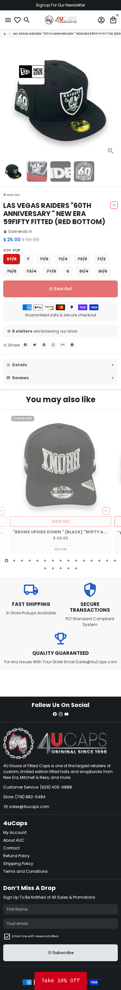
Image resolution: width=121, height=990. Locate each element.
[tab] (60, 365)
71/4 (62, 259)
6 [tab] (45, 561)
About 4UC (13, 840)
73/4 (31, 271)
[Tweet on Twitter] (34, 345)
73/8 (82, 259)
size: (11, 250)
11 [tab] (84, 561)
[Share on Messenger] (72, 345)
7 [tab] (53, 561)
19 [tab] (68, 568)
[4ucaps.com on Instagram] (61, 714)
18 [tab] (61, 568)
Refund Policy (16, 856)
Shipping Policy (18, 863)
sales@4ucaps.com (26, 806)
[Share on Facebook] (25, 345)
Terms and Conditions (25, 871)
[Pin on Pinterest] (44, 345)
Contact (11, 848)
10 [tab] (76, 561)
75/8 (11, 271)
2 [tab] (14, 561)
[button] (61, 981)
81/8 (102, 271)
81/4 (83, 271)
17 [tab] (53, 568)
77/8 (51, 271)
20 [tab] (76, 568)
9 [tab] (68, 561)
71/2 (101, 259)
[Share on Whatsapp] (53, 345)
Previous (8, 488)
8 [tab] (61, 561)
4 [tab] (30, 561)
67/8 (11, 259)
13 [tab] (99, 561)
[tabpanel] (60, 483)
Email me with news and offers (35, 936)
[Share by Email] (62, 345)
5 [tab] (37, 561)
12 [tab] (92, 561)
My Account (14, 832)
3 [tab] (22, 561)
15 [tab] (115, 561)
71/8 (44, 259)
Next (112, 100)
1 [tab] (6, 561)
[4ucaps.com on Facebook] (55, 714)
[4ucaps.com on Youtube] (66, 714)
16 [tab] (45, 568)
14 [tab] (107, 561)
